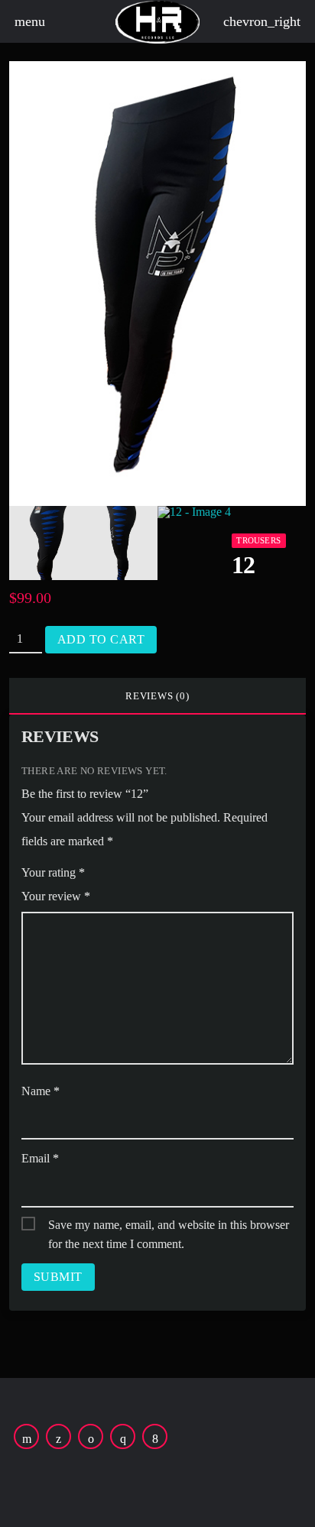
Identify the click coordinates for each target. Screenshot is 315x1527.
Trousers (258, 540)
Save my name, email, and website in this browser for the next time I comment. (168, 1226)
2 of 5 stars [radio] (131, 875)
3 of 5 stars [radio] (152, 875)
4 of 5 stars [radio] (173, 875)
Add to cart (101, 639)
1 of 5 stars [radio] (109, 875)
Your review (55, 896)
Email (40, 1158)
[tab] (157, 696)
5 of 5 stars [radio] (195, 875)
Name (40, 1090)
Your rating (53, 872)
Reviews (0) (157, 696)
